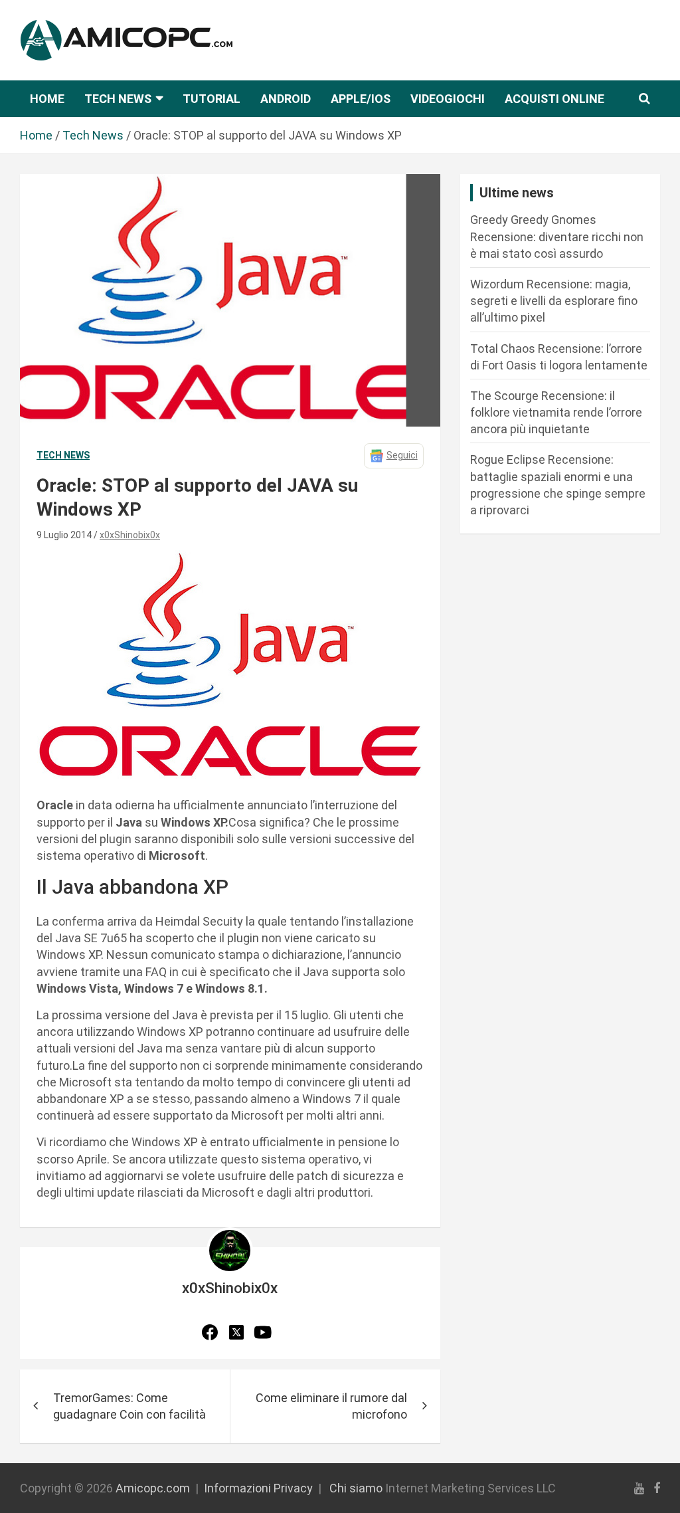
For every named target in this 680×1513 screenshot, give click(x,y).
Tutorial (211, 99)
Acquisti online (554, 99)
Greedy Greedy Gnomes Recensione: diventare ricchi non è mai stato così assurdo (556, 236)
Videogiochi (447, 99)
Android (285, 99)
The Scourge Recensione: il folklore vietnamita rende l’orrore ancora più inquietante (556, 412)
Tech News (117, 99)
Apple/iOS (360, 99)
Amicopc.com (153, 1488)
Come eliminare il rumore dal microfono (331, 1406)
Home (47, 99)
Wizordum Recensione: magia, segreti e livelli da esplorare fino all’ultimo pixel (554, 300)
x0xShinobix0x (130, 535)
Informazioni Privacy (258, 1488)
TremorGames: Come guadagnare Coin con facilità (129, 1406)
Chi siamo (355, 1488)
